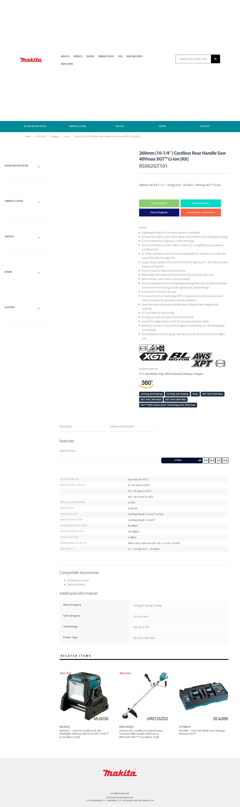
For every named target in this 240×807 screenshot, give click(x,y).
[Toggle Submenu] (26, 166)
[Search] (215, 59)
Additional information (122, 426)
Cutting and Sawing (152, 394)
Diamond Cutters (76, 585)
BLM (141, 627)
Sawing (157, 605)
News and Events (135, 56)
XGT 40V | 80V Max (212, 394)
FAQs (120, 56)
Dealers (90, 56)
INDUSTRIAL (120, 126)
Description (66, 426)
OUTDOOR (162, 126)
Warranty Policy (106, 56)
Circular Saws (140, 616)
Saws (67, 136)
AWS (135, 627)
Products (78, 56)
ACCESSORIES (205, 126)
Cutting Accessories (78, 580)
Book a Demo (67, 64)
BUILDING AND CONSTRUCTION (35, 126)
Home (27, 136)
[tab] (82, 427)
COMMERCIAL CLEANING (77, 126)
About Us (65, 56)
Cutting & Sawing (142, 605)
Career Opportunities (171, 785)
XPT (147, 627)
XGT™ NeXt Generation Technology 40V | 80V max (168, 405)
